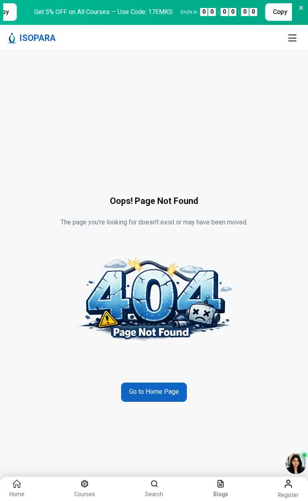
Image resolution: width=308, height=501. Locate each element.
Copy (277, 12)
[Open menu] (292, 38)
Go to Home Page (154, 391)
